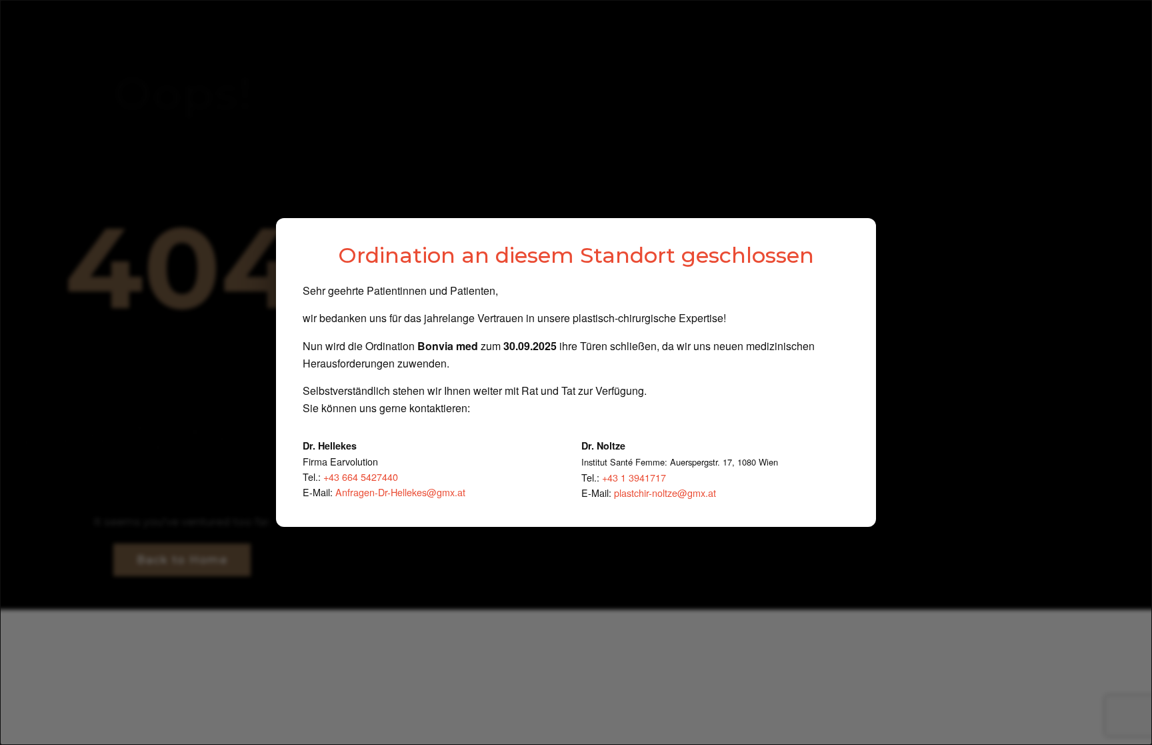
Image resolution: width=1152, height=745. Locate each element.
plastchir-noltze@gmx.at (665, 493)
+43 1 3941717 (634, 477)
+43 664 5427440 (360, 477)
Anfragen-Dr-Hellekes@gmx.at (400, 492)
